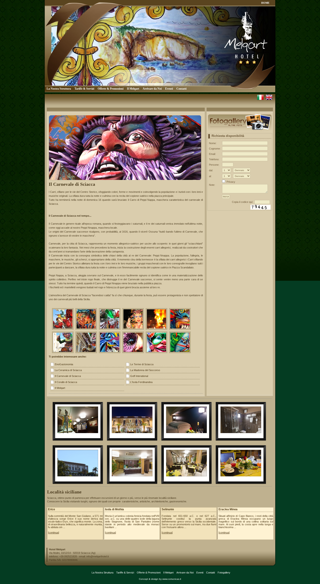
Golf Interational (139, 376)
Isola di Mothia (114, 509)
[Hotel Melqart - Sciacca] (78, 438)
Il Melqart (133, 88)
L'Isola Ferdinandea (141, 382)
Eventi (169, 88)
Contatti (181, 88)
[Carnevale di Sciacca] (62, 318)
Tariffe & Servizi (84, 88)
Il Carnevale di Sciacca (68, 376)
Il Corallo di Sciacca (66, 382)
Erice (51, 509)
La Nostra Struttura (59, 88)
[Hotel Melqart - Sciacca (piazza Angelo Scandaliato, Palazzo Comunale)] (78, 481)
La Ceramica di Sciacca (68, 370)
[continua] (53, 532)
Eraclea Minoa (228, 509)
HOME (265, 2)
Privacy (231, 181)
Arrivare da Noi (152, 88)
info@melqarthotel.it (97, 556)
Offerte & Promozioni (110, 88)
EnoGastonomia (64, 364)
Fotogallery (224, 572)
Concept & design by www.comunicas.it (160, 579)
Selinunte (168, 509)
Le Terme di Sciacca (141, 364)
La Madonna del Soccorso (145, 370)
